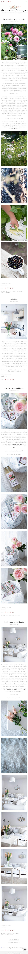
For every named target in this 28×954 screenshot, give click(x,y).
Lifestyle (17, 615)
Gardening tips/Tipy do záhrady (14, 291)
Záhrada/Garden (5, 292)
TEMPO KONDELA (12, 689)
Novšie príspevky (14, 939)
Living (16, 933)
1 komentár (3, 609)
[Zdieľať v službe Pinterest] (11, 288)
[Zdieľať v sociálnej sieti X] (8, 288)
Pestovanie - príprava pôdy (14, 19)
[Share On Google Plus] (13, 288)
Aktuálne (14, 299)
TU (15, 128)
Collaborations (10, 615)
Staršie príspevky (13, 942)
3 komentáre (4, 285)
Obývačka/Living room (7, 934)
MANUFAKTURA (17, 444)
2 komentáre (4, 376)
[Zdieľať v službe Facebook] (6, 288)
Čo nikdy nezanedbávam (14, 388)
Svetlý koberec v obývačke (14, 622)
